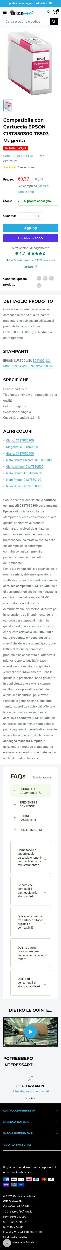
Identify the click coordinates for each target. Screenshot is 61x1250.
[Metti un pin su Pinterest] (45, 278)
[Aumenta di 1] (38, 216)
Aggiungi (30, 228)
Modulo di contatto (15, 1237)
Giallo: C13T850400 (20, 453)
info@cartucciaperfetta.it (18, 1242)
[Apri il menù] (5, 12)
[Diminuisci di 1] (21, 216)
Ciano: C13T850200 (20, 440)
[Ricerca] (54, 21)
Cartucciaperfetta (18, 156)
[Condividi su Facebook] (39, 278)
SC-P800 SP (44, 366)
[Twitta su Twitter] (51, 278)
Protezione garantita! (31, 1091)
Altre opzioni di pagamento (30, 248)
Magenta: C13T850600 (22, 447)
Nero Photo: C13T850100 (23, 480)
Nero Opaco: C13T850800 (24, 486)
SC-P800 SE (26, 366)
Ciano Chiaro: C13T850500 (24, 466)
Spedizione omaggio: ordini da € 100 (30, 3)
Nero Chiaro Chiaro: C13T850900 (29, 460)
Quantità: (9, 216)
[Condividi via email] (39, 285)
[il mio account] (48, 12)
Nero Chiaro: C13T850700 (24, 473)
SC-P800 (39, 360)
